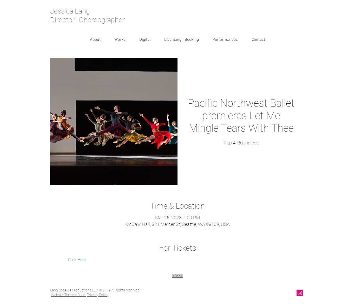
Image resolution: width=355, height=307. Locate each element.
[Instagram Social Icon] (300, 293)
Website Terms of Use (68, 295)
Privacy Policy (97, 295)
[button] (119, 40)
